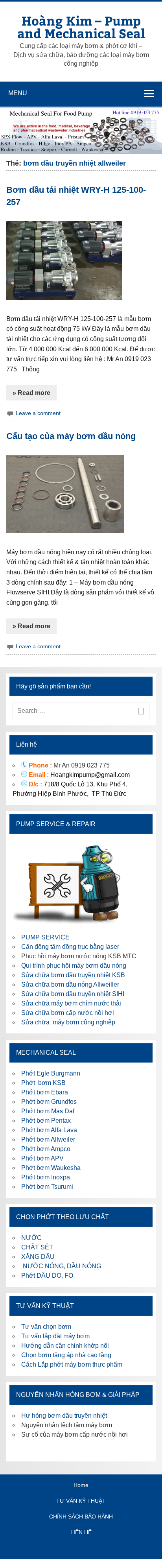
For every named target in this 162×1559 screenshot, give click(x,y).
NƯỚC (31, 1237)
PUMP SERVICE (45, 937)
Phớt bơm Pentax (46, 1120)
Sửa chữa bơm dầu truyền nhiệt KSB (73, 975)
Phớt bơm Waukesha (51, 1167)
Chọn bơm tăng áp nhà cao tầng (66, 1355)
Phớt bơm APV (42, 1158)
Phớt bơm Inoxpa (45, 1177)
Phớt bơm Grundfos (49, 1101)
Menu (17, 93)
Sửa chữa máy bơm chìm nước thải (71, 1003)
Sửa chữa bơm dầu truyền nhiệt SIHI (72, 994)
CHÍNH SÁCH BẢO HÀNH (81, 1516)
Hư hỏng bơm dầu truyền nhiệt (64, 1415)
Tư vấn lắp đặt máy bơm (55, 1336)
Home (81, 1485)
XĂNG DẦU (38, 1256)
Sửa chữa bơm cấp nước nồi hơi (67, 1012)
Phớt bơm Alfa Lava (49, 1130)
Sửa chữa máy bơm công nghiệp (68, 1022)
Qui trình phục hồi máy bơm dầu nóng (73, 965)
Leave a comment (38, 413)
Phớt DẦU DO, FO (47, 1275)
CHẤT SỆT (37, 1247)
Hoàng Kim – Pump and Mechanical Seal (81, 27)
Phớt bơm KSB (43, 1082)
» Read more (31, 392)
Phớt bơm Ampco (45, 1149)
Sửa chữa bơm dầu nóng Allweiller (70, 984)
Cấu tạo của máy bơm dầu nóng (71, 436)
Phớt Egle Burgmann (50, 1073)
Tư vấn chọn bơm (46, 1326)
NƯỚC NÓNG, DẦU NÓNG (61, 1266)
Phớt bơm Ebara (44, 1092)
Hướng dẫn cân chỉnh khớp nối (65, 1345)
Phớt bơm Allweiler (48, 1139)
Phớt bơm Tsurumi (47, 1186)
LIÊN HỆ (81, 1532)
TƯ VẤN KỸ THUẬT (81, 1501)
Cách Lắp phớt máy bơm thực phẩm (71, 1364)
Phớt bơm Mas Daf (47, 1111)
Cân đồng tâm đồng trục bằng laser (70, 946)
